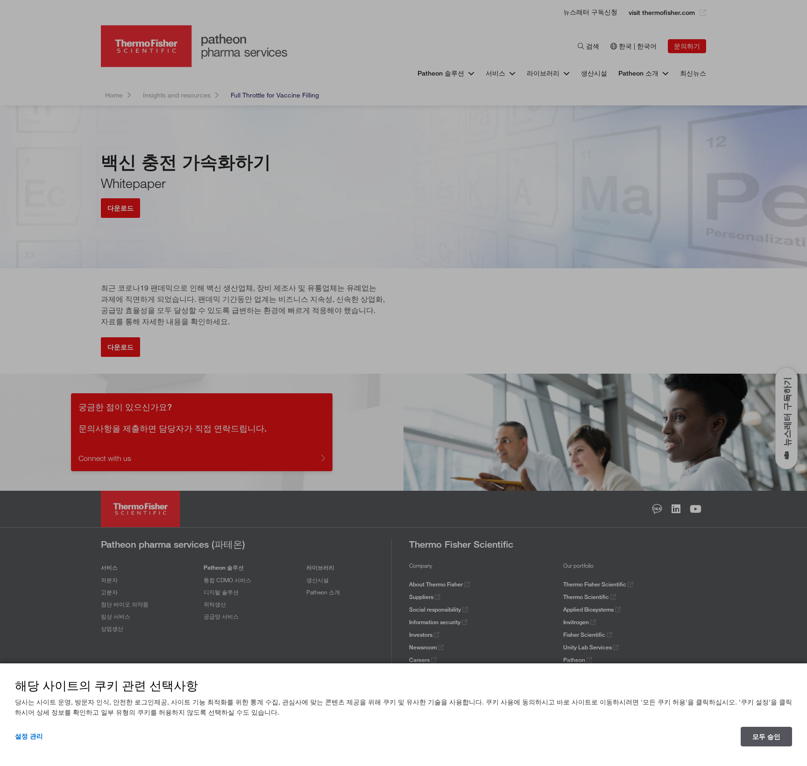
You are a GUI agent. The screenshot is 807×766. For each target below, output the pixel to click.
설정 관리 (29, 736)
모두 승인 (766, 736)
